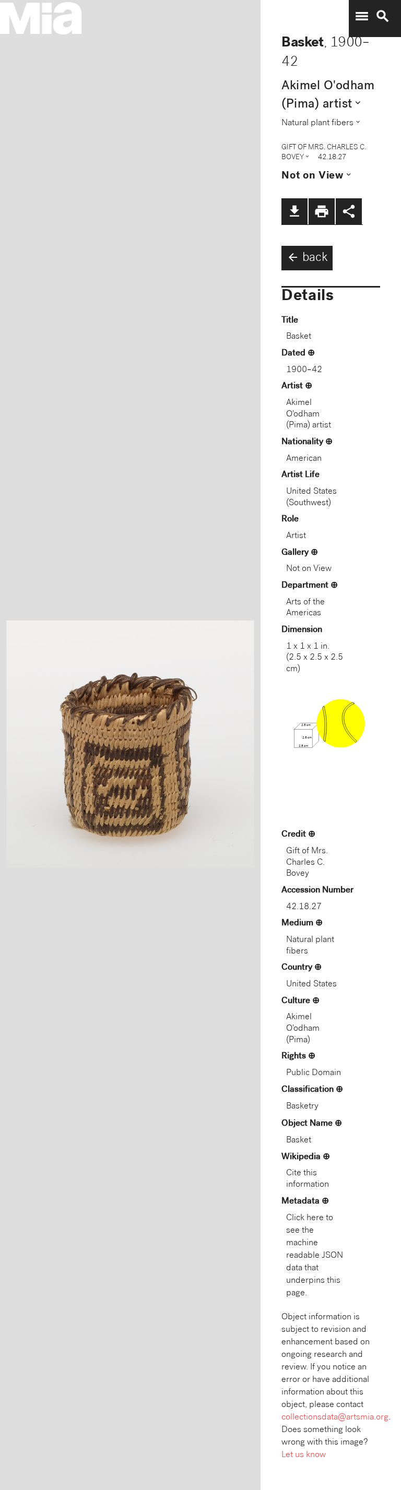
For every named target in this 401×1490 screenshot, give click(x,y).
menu (362, 16)
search (383, 16)
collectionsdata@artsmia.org (334, 1417)
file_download (294, 211)
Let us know (303, 1455)
